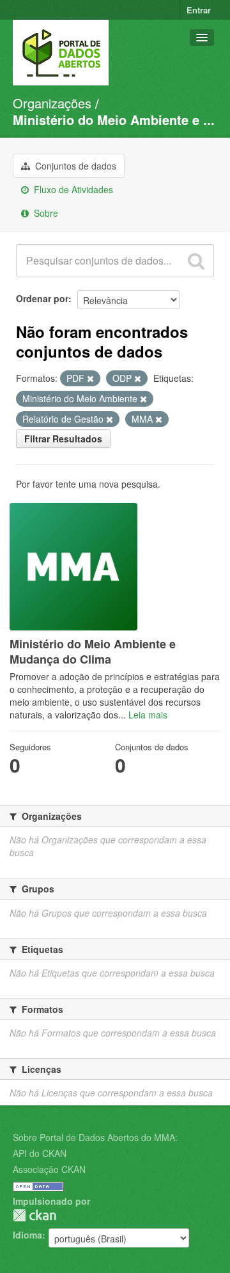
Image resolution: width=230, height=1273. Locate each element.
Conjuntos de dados (74, 165)
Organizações (52, 103)
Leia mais (147, 714)
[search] (196, 260)
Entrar (199, 10)
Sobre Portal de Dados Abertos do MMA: (95, 1137)
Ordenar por (42, 298)
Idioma (27, 1234)
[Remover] (90, 379)
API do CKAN (39, 1153)
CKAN (34, 1215)
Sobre (44, 213)
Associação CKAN (49, 1169)
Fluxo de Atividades (72, 189)
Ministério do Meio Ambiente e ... (114, 119)
